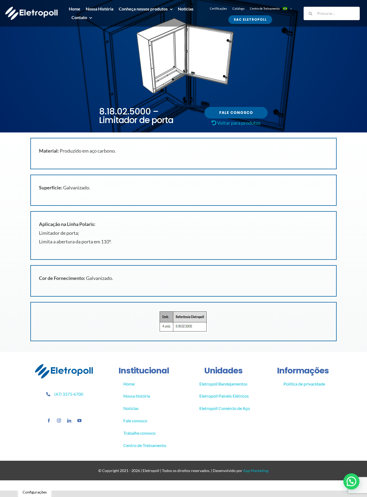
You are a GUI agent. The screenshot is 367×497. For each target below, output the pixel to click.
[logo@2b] (31, 9)
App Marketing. (256, 470)
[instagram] (59, 421)
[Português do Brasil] (287, 8)
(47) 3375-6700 (68, 394)
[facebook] (49, 421)
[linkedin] (69, 421)
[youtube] (79, 421)
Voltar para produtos (238, 123)
